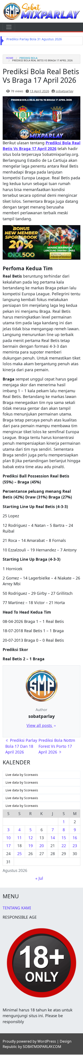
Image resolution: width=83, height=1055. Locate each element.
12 (30, 838)
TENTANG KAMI (17, 908)
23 (75, 846)
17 (8, 846)
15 (64, 838)
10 (8, 838)
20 (41, 846)
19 (30, 846)
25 (19, 854)
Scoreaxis (31, 775)
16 (75, 838)
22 (64, 846)
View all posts (40, 725)
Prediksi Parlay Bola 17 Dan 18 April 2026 (21, 746)
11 (19, 838)
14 (52, 838)
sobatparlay (64, 91)
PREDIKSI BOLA (28, 58)
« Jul (39, 878)
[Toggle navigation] (9, 27)
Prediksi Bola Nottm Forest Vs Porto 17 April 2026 (57, 746)
